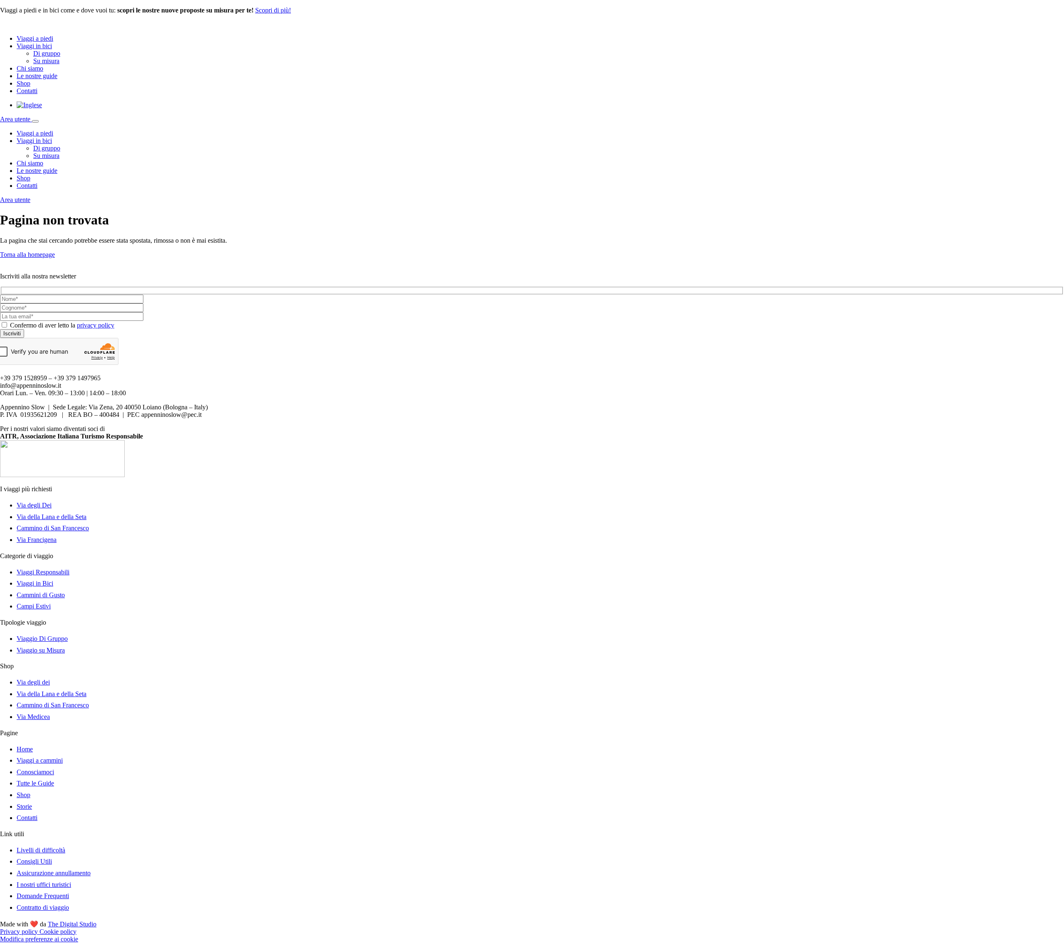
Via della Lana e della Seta (51, 516)
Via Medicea (33, 716)
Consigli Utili (34, 861)
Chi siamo (30, 68)
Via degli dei (33, 682)
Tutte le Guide (35, 783)
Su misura (46, 60)
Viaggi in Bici (35, 583)
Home (25, 749)
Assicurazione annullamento (54, 873)
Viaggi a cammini (40, 760)
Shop (23, 83)
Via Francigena (37, 539)
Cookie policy (57, 931)
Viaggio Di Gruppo (42, 638)
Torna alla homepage (27, 254)
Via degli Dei (34, 505)
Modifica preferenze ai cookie (39, 939)
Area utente (16, 119)
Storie (24, 806)
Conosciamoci (35, 772)
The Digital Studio (72, 924)
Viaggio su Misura (41, 650)
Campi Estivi (34, 606)
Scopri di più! (273, 10)
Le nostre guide (37, 75)
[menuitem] (29, 104)
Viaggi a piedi (35, 38)
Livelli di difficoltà (41, 850)
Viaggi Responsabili (43, 572)
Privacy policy (19, 931)
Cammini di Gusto (41, 594)
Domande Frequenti (43, 895)
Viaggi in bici (34, 45)
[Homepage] (37, 24)
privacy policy (95, 325)
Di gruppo (46, 53)
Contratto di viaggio (43, 907)
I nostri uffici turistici (44, 884)
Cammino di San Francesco (53, 528)
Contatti (27, 90)
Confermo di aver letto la (62, 325)
